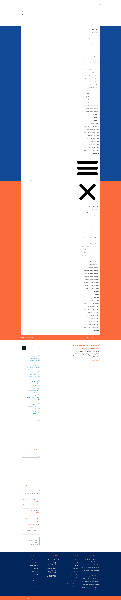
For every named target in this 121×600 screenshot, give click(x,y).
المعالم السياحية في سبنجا (91, 99)
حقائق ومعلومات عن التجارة (91, 126)
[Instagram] (54, 584)
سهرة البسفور (35, 583)
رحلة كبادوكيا (35, 580)
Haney (38, 504)
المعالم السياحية (92, 90)
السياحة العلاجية (94, 81)
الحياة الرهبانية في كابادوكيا (91, 348)
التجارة (95, 120)
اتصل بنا (76, 565)
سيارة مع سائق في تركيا (92, 66)
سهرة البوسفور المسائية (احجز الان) (31, 449)
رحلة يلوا (96, 51)
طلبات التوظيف (75, 568)
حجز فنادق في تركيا (93, 87)
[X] (58, 584)
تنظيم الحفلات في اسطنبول (91, 75)
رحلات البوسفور (36, 411)
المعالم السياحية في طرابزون (91, 102)
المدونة (95, 153)
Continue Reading (95, 360)
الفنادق (95, 114)
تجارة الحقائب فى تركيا (92, 129)
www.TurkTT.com (51, 576)
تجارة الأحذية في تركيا (93, 135)
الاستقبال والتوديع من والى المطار (90, 72)
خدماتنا (95, 57)
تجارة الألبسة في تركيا (92, 144)
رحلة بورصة (95, 45)
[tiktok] (47, 584)
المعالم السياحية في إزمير (91, 111)
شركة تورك (96, 559)
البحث (38, 344)
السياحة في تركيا (36, 365)
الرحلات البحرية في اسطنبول (33, 406)
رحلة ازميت (95, 54)
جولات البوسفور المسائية (34, 392)
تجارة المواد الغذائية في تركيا (91, 132)
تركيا (89, 561)
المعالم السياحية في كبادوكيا (91, 105)
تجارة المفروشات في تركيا (92, 138)
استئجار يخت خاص (93, 63)
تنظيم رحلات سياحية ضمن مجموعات (89, 78)
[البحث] (24, 348)
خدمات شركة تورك (74, 574)
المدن (95, 117)
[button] (87, 180)
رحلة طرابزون (35, 577)
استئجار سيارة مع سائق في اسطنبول (32, 369)
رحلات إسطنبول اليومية (34, 378)
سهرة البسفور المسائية (92, 35)
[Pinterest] (52, 584)
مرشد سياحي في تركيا (92, 84)
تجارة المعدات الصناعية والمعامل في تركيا (88, 150)
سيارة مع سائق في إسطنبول (91, 60)
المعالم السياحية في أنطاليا (91, 108)
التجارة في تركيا (94, 123)
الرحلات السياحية (92, 29)
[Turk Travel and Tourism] (31, 180)
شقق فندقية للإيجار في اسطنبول (90, 69)
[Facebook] (56, 584)
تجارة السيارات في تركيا (92, 141)
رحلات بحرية (91, 575)
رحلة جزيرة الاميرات (93, 39)
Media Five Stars (95, 598)
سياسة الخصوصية (24, 598)
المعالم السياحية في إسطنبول (90, 93)
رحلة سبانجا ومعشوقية (92, 42)
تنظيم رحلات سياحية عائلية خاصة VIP (32, 397)
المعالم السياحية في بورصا (91, 96)
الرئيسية (32, 337)
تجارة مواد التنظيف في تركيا (91, 147)
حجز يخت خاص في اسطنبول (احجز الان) (30, 485)
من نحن (76, 562)
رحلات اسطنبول (94, 32)
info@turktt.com (52, 572)
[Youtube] (49, 584)
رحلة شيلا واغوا (94, 48)
